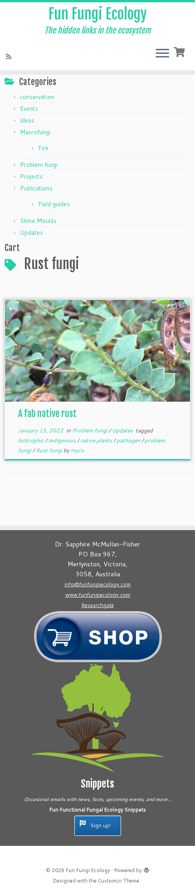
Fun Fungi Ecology (98, 14)
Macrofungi (35, 132)
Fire (43, 148)
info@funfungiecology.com (97, 584)
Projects (31, 176)
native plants (96, 440)
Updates (31, 232)
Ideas (27, 120)
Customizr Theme (118, 880)
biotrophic (31, 440)
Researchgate (98, 605)
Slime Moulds (38, 221)
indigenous (63, 440)
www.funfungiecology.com (97, 594)
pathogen (129, 440)
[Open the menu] (162, 54)
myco (77, 450)
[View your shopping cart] (180, 51)
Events (29, 108)
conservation (37, 97)
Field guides (54, 204)
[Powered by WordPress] (146, 868)
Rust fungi (49, 450)
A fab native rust (47, 413)
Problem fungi (39, 165)
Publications (36, 188)
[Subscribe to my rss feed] (10, 56)
